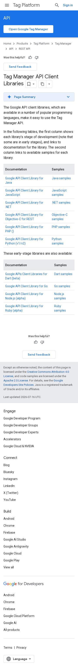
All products (11, 630)
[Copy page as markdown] (42, 84)
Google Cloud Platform (18, 616)
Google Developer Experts (21, 432)
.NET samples (61, 202)
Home (7, 43)
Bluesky (8, 472)
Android (8, 518)
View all (8, 567)
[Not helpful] (36, 57)
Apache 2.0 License (15, 380)
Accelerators (12, 439)
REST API (24, 48)
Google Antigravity (16, 546)
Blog (6, 465)
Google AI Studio (14, 539)
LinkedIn (9, 486)
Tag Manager (63, 43)
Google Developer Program (21, 418)
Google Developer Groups (20, 425)
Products (22, 43)
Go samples (62, 286)
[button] (39, 96)
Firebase (9, 532)
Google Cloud (12, 553)
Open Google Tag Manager (28, 29)
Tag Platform (26, 5)
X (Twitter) (10, 493)
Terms (7, 647)
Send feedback (20, 67)
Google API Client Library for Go (26, 286)
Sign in (68, 5)
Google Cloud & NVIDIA (18, 446)
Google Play (11, 560)
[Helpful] (30, 57)
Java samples (61, 178)
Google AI (9, 623)
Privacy (21, 647)
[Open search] (57, 5)
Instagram (10, 479)
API (6, 18)
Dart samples (63, 274)
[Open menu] (7, 5)
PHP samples (61, 227)
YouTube (9, 499)
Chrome (9, 525)
